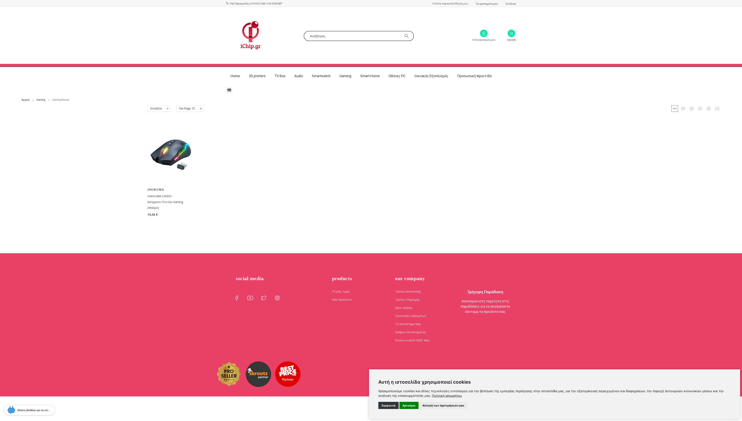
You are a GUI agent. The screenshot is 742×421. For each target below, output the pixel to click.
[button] (674, 108)
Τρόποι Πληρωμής (407, 299)
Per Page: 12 (187, 108)
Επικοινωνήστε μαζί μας (412, 340)
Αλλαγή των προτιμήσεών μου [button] (443, 405)
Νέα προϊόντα (341, 299)
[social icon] (237, 298)
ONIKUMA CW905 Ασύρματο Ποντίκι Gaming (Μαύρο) (165, 202)
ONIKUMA (155, 189)
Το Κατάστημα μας (408, 324)
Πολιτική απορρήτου (447, 396)
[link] (447, 396)
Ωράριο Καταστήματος (410, 332)
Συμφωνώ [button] (388, 405)
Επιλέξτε (156, 108)
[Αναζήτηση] (406, 36)
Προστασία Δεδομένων (410, 316)
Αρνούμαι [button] (408, 405)
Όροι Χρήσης (404, 308)
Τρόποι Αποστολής (408, 291)
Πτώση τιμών (341, 291)
